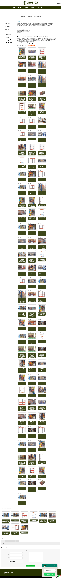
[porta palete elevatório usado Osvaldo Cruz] (42, 363)
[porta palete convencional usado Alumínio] (42, 281)
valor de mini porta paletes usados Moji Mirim (32, 127)
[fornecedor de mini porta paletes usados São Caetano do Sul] (42, 294)
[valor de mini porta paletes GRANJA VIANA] (22, 121)
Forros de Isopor (7, 29)
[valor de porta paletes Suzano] (22, 174)
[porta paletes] (34, 515)
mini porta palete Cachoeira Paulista (42, 450)
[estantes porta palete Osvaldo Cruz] (42, 308)
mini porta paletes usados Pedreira (32, 206)
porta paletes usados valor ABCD (22, 166)
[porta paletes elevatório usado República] (32, 267)
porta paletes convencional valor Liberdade (32, 57)
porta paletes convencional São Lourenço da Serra (22, 273)
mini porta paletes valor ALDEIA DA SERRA (32, 233)
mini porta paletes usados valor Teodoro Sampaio (32, 369)
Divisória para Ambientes (8, 26)
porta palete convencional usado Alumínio (42, 287)
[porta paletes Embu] (42, 200)
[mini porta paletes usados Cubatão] (22, 323)
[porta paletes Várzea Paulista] (42, 457)
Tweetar (19, 21)
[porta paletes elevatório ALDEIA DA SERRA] (22, 147)
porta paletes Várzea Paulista (42, 463)
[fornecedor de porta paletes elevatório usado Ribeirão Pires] (32, 294)
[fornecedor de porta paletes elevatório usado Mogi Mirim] (32, 241)
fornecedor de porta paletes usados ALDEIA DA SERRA (32, 153)
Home (13, 7)
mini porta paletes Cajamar (22, 383)
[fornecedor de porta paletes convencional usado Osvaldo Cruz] (22, 294)
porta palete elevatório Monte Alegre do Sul (32, 450)
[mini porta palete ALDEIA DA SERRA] (32, 212)
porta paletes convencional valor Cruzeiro (42, 408)
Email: (9, 554)
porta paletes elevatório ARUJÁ (42, 395)
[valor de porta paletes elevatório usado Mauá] (22, 227)
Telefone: (8, 557)
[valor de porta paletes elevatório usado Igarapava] (22, 308)
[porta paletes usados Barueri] (22, 106)
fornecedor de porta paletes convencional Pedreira (22, 219)
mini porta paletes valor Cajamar (22, 70)
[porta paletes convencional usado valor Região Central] (32, 336)
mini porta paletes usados (24, 521)
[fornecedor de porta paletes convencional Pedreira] (22, 212)
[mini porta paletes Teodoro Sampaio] (42, 470)
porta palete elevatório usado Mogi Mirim (32, 260)
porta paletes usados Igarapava (22, 395)
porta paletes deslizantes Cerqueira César (22, 260)
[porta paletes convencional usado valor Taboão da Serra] (22, 349)
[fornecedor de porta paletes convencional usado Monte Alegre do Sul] (42, 65)
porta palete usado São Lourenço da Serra (22, 247)
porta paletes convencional (52, 521)
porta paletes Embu (42, 205)
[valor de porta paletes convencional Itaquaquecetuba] (32, 349)
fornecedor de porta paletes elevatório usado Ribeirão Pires (32, 300)
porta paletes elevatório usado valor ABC (42, 328)
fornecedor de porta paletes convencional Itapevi (42, 247)
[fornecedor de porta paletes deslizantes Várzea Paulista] (22, 457)
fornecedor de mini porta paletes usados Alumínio (22, 435)
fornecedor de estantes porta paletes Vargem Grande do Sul (22, 409)
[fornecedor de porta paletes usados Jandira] (42, 147)
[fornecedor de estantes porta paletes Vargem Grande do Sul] (22, 402)
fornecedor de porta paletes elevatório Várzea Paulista (32, 328)
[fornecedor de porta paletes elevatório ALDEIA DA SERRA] (22, 79)
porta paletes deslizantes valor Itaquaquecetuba (42, 273)
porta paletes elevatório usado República (32, 273)
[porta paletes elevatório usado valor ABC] (42, 323)
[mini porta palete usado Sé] (22, 200)
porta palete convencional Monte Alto (42, 85)
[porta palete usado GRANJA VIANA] (42, 378)
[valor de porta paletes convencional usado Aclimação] (32, 79)
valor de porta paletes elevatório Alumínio (22, 450)
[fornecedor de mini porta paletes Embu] (42, 174)
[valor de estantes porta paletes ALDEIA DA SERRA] (32, 187)
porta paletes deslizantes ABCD (42, 126)
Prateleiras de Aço (7, 37)
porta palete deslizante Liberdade (42, 488)
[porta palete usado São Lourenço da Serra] (22, 241)
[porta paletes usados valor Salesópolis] (42, 254)
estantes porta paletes (15, 533)
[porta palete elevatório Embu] (32, 281)
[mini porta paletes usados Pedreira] (32, 200)
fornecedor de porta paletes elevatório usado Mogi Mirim (32, 247)
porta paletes (34, 520)
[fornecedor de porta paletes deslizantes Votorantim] (22, 93)
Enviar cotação (30, 565)
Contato (40, 7)
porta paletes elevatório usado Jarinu (32, 463)
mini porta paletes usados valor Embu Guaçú (32, 99)
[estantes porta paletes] (15, 527)
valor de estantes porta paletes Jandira (22, 140)
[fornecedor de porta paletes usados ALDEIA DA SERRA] (32, 147)
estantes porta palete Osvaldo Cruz (41, 314)
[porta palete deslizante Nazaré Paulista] (42, 93)
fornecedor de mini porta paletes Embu (42, 179)
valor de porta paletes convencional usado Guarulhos (32, 315)
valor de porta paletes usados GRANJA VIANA (21, 503)
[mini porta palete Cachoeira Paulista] (42, 444)
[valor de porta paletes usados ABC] (32, 378)
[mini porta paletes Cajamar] (22, 378)
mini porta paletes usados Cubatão (22, 328)
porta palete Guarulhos (42, 166)
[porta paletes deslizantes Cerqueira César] (22, 254)
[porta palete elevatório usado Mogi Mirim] (32, 254)
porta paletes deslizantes (6, 533)
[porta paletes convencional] (52, 515)
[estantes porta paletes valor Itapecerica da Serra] (32, 416)
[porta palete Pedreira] (32, 134)
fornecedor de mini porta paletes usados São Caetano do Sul (41, 300)
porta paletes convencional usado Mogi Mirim (32, 408)
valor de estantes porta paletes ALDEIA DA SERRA (31, 193)
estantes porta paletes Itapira (42, 112)
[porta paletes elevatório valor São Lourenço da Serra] (32, 430)
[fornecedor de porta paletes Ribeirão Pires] (42, 51)
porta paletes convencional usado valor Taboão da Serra (22, 356)
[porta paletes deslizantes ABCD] (42, 121)
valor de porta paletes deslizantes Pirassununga (42, 422)
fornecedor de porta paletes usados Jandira (42, 153)
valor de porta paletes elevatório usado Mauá (22, 233)
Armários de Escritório (8, 23)
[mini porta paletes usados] (24, 515)
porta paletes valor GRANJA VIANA (42, 341)
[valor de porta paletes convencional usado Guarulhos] (32, 308)
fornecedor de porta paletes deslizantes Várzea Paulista (22, 463)
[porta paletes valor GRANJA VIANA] (42, 336)
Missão (26, 7)
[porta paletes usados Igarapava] (22, 390)
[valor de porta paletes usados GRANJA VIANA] (22, 497)
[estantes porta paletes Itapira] (42, 106)
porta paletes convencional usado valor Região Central (32, 342)
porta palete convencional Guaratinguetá (42, 193)
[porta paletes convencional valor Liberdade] (32, 51)
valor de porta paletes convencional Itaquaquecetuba (32, 356)
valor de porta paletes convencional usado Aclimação (32, 86)
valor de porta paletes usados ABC (32, 383)
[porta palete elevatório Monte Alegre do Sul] (32, 444)
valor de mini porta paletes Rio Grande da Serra (22, 287)
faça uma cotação (31, 45)
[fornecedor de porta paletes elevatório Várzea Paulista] (32, 323)
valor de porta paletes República (22, 488)
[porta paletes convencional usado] (6, 515)
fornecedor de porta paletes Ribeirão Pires (42, 57)
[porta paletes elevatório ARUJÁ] (42, 390)
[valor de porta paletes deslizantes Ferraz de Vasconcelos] (22, 363)
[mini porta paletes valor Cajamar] (22, 65)
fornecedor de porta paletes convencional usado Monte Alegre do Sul (42, 71)
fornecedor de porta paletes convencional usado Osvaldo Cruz (22, 301)
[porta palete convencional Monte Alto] (42, 79)
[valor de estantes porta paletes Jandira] (22, 134)
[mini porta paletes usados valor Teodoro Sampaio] (32, 363)
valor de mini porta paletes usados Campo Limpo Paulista (42, 233)
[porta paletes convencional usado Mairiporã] (22, 416)
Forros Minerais (7, 32)
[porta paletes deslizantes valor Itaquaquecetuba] (42, 267)
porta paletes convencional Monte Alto (32, 70)
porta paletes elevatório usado (43, 521)
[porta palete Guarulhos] (42, 160)
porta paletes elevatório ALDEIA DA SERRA (22, 153)
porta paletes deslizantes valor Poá (42, 140)
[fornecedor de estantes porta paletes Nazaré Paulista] (42, 430)
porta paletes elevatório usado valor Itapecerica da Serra (32, 489)
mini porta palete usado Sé (22, 206)
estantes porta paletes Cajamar (32, 395)
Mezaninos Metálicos (8, 34)
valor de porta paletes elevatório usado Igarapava (22, 314)
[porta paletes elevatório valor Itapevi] (42, 349)
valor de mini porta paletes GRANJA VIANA (22, 127)
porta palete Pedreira (32, 139)
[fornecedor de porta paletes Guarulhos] (32, 470)
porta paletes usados (15, 520)
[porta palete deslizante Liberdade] (42, 483)
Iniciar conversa (50, 574)
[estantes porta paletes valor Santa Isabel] (32, 174)
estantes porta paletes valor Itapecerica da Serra (32, 422)
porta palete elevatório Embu (32, 286)
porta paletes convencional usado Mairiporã (22, 422)
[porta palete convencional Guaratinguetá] (42, 187)
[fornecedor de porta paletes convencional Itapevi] (42, 241)
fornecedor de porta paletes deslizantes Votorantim (22, 99)
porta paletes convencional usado (5, 521)
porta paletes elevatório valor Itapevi (41, 355)
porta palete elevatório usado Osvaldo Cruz (42, 369)
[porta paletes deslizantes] (6, 527)
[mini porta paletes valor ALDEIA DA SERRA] (32, 227)
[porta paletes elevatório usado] (43, 515)
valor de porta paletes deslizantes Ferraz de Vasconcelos (22, 370)
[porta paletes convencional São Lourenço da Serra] (22, 267)
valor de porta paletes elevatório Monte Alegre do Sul (22, 342)
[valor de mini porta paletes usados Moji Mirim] (32, 121)
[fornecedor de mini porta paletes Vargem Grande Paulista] (32, 160)
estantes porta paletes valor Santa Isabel (32, 180)
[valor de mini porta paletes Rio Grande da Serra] (22, 281)
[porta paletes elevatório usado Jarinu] (32, 457)
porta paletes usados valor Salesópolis (41, 260)
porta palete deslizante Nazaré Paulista (42, 99)
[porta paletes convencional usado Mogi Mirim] (32, 402)
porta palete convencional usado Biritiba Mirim (22, 193)
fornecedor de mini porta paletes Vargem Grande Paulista (32, 166)
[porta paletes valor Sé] (42, 212)
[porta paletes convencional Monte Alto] (32, 65)
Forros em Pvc (7, 31)
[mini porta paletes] (24, 527)
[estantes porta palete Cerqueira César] (22, 51)
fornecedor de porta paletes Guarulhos (32, 476)
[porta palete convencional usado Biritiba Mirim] (22, 187)
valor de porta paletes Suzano (21, 179)
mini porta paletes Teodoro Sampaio (42, 476)
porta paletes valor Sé (42, 218)
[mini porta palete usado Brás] (22, 470)
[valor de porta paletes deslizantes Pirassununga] (42, 416)
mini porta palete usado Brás (22, 476)
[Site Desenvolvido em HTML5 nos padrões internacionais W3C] (54, 577)
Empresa (20, 7)
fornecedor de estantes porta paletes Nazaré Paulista (42, 436)
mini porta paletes (24, 532)
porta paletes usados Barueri (22, 112)
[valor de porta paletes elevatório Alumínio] (22, 444)
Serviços (33, 7)
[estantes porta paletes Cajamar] (32, 390)
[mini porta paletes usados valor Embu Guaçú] (32, 93)
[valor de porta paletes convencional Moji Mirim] (32, 106)
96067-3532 (59, 3)
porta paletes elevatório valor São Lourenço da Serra (32, 435)
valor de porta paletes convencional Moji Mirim (32, 113)
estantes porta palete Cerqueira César (22, 57)
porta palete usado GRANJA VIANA (42, 383)
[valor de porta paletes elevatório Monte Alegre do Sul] (22, 336)
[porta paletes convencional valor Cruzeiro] (42, 402)
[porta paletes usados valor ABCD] (22, 160)
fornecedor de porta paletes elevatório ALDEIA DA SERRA (22, 85)
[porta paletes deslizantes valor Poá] (42, 134)
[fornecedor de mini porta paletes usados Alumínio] (22, 430)
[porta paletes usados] (15, 515)
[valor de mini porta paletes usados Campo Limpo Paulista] (42, 227)
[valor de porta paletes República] (22, 483)
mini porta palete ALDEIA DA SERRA (32, 218)
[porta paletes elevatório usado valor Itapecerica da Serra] (32, 483)
